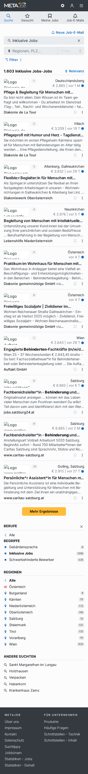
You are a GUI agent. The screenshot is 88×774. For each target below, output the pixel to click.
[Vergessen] (75, 112)
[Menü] (81, 5)
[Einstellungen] (62, 5)
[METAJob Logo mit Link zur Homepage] (15, 5)
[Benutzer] (72, 5)
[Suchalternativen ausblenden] (81, 527)
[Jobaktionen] (82, 112)
